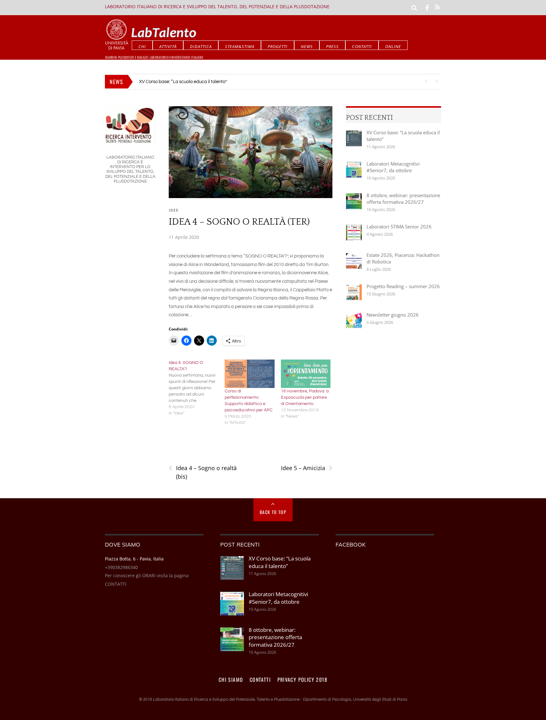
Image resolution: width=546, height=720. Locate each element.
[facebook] (427, 7)
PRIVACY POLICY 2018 (302, 679)
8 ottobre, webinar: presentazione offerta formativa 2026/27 (403, 198)
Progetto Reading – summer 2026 (403, 286)
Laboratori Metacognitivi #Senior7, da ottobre (186, 81)
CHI (142, 46)
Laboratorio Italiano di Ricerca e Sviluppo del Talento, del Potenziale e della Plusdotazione (217, 6)
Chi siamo (231, 679)
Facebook (351, 544)
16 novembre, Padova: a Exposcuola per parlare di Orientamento (305, 397)
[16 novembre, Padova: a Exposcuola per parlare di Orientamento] (306, 374)
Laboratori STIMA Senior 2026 (399, 226)
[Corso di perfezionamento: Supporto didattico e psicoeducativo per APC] (250, 374)
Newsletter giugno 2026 (393, 315)
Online (393, 46)
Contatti (362, 46)
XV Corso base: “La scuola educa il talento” (403, 135)
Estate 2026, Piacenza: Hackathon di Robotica (403, 258)
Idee (174, 210)
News (307, 46)
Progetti (278, 46)
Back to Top (273, 512)
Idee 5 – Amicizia (306, 468)
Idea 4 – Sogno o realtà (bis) (203, 472)
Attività (168, 46)
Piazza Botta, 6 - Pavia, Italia (134, 559)
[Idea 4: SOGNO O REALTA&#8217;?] (197, 388)
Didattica (201, 46)
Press (332, 46)
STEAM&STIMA (239, 46)
